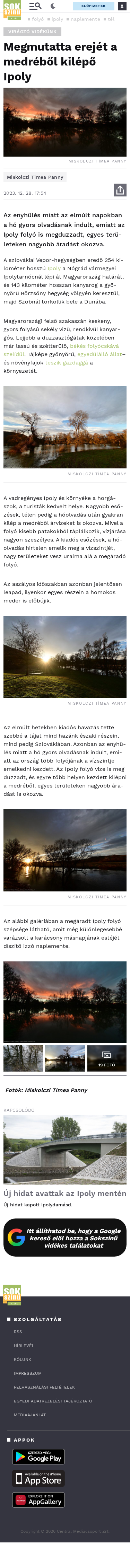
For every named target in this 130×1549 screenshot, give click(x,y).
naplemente (85, 19)
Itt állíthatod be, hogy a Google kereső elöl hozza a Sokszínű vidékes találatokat (73, 1238)
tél (111, 19)
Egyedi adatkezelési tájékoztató (53, 1401)
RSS (18, 1331)
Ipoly (54, 268)
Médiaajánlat (30, 1414)
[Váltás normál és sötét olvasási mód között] (53, 6)
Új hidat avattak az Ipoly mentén (65, 1193)
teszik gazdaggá (66, 362)
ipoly (57, 19)
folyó (38, 19)
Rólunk (22, 1359)
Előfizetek (93, 6)
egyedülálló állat (99, 354)
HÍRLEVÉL (24, 1345)
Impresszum (28, 1373)
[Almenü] (35, 6)
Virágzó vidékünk (32, 31)
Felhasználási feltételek (44, 1387)
